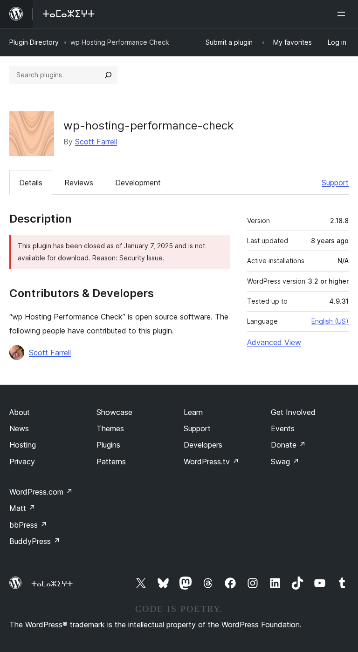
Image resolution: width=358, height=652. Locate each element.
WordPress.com (41, 491)
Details (30, 182)
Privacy (22, 461)
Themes (110, 428)
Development (138, 182)
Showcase (114, 412)
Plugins (108, 444)
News (19, 428)
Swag (285, 461)
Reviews (78, 182)
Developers (203, 444)
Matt (22, 508)
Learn (193, 412)
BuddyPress (34, 541)
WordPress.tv (211, 461)
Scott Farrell (96, 141)
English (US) (330, 321)
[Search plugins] (108, 75)
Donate (288, 444)
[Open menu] (343, 14)
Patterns (111, 461)
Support (335, 182)
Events (283, 428)
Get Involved (293, 412)
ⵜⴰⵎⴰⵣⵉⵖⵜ (52, 583)
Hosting (22, 444)
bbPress (28, 525)
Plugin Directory (34, 42)
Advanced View (274, 342)
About (19, 412)
